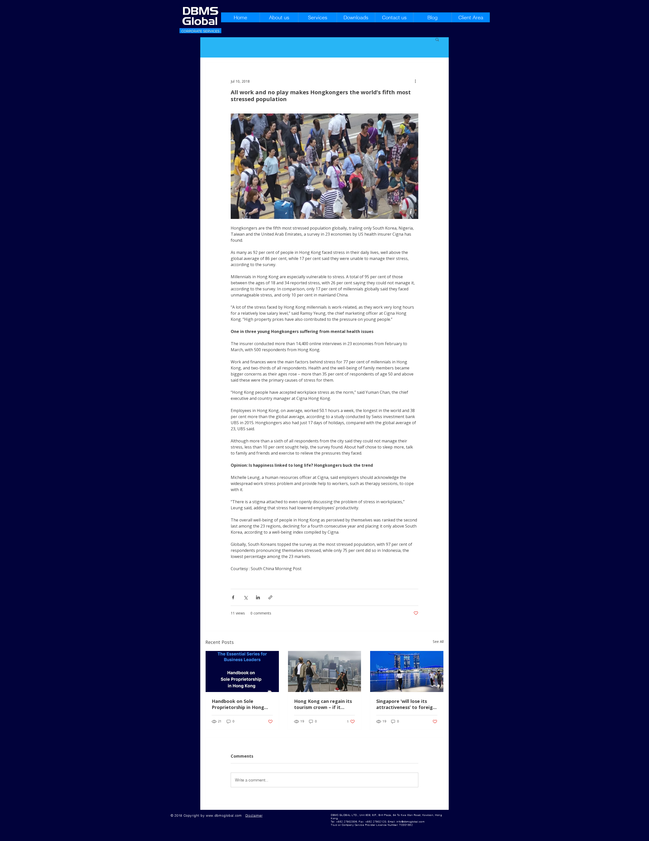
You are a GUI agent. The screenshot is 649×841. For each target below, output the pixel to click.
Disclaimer (254, 815)
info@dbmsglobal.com (410, 821)
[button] (437, 39)
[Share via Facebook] (233, 597)
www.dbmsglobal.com (224, 815)
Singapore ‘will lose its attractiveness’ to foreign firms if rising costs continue (406, 704)
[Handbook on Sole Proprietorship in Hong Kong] (242, 671)
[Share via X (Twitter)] (245, 597)
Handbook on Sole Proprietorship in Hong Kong (238, 704)
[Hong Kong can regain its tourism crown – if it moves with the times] (324, 671)
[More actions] (415, 81)
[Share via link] (270, 597)
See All (438, 641)
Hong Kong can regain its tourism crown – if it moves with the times (323, 704)
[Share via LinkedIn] (258, 597)
